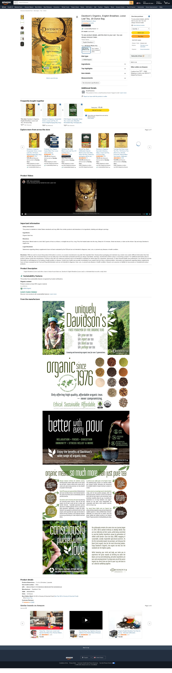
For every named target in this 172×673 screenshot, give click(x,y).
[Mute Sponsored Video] (60, 627)
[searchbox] (73, 2)
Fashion (100, 7)
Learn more (123, 93)
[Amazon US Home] (69, 658)
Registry (106, 7)
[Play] (22, 214)
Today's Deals (75, 7)
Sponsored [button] (22, 608)
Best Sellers (38, 7)
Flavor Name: (85, 39)
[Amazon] (6, 2)
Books (82, 7)
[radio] (22, 17)
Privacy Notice (72, 663)
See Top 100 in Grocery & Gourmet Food (66, 596)
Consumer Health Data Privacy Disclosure (87, 663)
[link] (52, 110)
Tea (41, 10)
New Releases (48, 7)
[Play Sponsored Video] (86, 620)
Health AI (10, 7)
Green (44, 10)
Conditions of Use (63, 663)
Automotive (141, 7)
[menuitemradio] (147, 214)
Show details (91, 118)
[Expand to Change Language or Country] (140, 3)
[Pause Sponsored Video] (60, 624)
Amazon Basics (29, 7)
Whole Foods (65, 7)
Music (112, 7)
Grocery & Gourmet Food (26, 10)
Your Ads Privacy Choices (105, 663)
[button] (4, 7)
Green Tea (29, 598)
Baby (161, 7)
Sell (95, 7)
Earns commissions (35, 181)
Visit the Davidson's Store (88, 21)
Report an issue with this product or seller (95, 96)
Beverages (36, 10)
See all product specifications (91, 82)
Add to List (134, 62)
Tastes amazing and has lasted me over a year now (41, 182)
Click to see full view (52, 78)
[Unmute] (150, 214)
